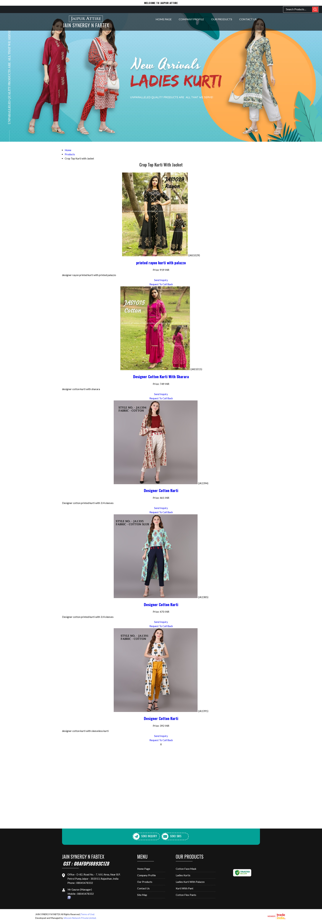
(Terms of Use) (87, 914)
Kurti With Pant (184, 888)
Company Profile (191, 19)
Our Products (221, 19)
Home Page (164, 19)
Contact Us (248, 19)
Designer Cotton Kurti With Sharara (161, 376)
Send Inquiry (161, 280)
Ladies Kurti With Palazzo (190, 881)
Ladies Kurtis (183, 875)
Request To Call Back (161, 284)
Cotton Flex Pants (186, 894)
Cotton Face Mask (186, 868)
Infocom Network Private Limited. (80, 918)
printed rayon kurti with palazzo (161, 262)
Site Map (142, 894)
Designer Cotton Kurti (161, 490)
